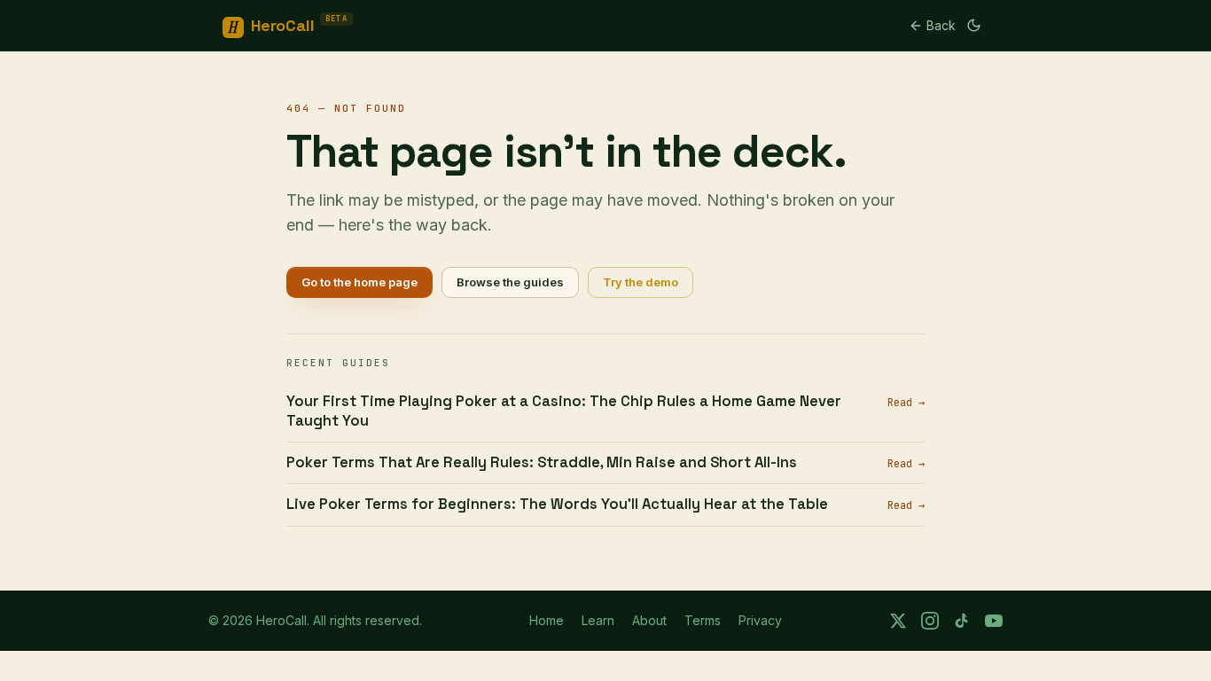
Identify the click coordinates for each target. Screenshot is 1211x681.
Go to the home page (359, 282)
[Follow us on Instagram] (930, 621)
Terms (702, 620)
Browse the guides (510, 282)
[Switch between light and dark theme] (973, 25)
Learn (598, 620)
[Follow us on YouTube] (994, 621)
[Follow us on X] (898, 621)
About (649, 620)
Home (546, 620)
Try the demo (640, 282)
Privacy (760, 620)
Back (941, 25)
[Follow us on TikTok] (962, 621)
